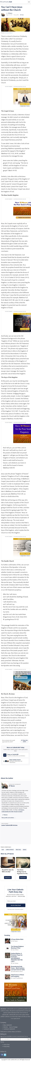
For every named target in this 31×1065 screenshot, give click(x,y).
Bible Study (18, 849)
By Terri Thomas (14, 963)
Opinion (24, 849)
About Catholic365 (7, 1025)
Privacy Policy (6, 1046)
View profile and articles (8, 817)
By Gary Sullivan (14, 949)
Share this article (25, 741)
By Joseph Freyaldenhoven (17, 978)
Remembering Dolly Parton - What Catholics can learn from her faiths (18, 968)
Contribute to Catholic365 (9, 1029)
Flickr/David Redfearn (9, 32)
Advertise (5, 1027)
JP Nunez (10, 13)
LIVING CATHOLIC (10, 849)
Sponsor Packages (13, 1027)
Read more (8, 877)
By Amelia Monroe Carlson (17, 971)
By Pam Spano (14, 941)
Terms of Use (6, 1044)
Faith (3, 849)
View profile (16, 14)
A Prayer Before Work (17, 939)
